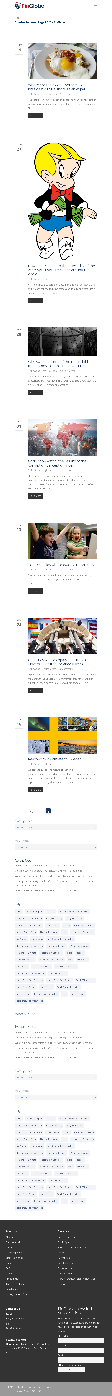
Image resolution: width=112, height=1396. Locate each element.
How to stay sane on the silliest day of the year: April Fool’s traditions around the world (61, 269)
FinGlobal (35, 94)
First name (63, 1335)
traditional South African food (29, 1000)
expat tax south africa (84, 925)
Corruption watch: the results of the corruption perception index (57, 463)
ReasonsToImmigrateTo (51, 952)
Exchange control (66, 1268)
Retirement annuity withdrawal (72, 1247)
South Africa (82, 959)
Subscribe (72, 1369)
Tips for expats (77, 994)
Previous (33, 812)
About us (10, 1237)
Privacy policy (12, 1278)
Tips (64, 994)
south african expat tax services (30, 973)
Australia (50, 911)
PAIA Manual (12, 1289)
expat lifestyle (52, 925)
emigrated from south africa (29, 918)
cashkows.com (50, 94)
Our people (11, 1247)
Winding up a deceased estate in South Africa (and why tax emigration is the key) (53, 875)
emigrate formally (54, 918)
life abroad (21, 939)
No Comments (67, 94)
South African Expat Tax (65, 966)
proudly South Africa (79, 946)
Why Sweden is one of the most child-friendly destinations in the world (58, 363)
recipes (80, 952)
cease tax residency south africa (73, 911)
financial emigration (49, 932)
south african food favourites (29, 980)
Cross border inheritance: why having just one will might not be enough (49, 870)
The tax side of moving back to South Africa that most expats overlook (49, 890)
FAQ (8, 1268)
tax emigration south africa (46, 994)
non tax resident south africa (29, 946)
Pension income (66, 1273)
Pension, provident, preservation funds (76, 1278)
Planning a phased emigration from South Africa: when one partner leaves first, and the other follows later (55, 883)
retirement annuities (25, 959)
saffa (70, 959)
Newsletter (48, 278)
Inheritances (64, 1283)
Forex (61, 1252)
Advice (19, 911)
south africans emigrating (68, 987)
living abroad (37, 939)
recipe (69, 952)
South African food (57, 973)
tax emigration (22, 994)
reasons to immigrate (26, 952)
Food (64, 932)
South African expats (42, 966)
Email (60, 1355)
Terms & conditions (15, 1283)
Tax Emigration (65, 1242)
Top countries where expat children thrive (62, 564)
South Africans (46, 987)
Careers (10, 1273)
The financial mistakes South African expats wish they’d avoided (45, 865)
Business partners (15, 1252)
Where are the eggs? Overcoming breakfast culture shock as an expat (56, 86)
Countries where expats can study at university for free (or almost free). (57, 661)
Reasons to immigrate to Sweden (55, 758)
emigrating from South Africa (29, 925)
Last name (63, 1345)
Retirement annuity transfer (51, 959)
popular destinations (57, 946)
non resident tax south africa (61, 939)
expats (67, 925)
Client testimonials (14, 1257)
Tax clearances (65, 1263)
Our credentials (13, 1242)
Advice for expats (34, 911)
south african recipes (25, 987)
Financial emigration (67, 1237)
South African (22, 966)
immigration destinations (83, 932)
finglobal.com (49, 470)
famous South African (26, 932)
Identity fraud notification (18, 1294)
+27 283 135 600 (14, 1327)
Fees (8, 1263)
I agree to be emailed (71, 1364)
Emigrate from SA (74, 918)
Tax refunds (64, 1257)
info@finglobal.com (15, 1318)
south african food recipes (59, 980)
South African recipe (85, 980)
